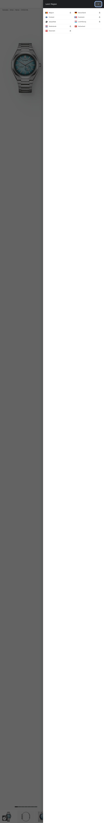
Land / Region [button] (51, 4)
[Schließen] (98, 4)
